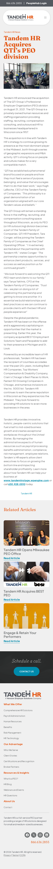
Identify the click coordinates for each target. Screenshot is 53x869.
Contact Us (26, 671)
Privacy (7, 855)
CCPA (22, 855)
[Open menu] (45, 17)
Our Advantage (13, 744)
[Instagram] (40, 835)
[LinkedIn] (46, 835)
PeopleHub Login (36, 3)
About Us (9, 801)
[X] (33, 835)
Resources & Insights (16, 772)
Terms (15, 855)
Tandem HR (26, 493)
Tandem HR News (12, 32)
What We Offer (13, 704)
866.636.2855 (14, 3)
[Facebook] (27, 835)
